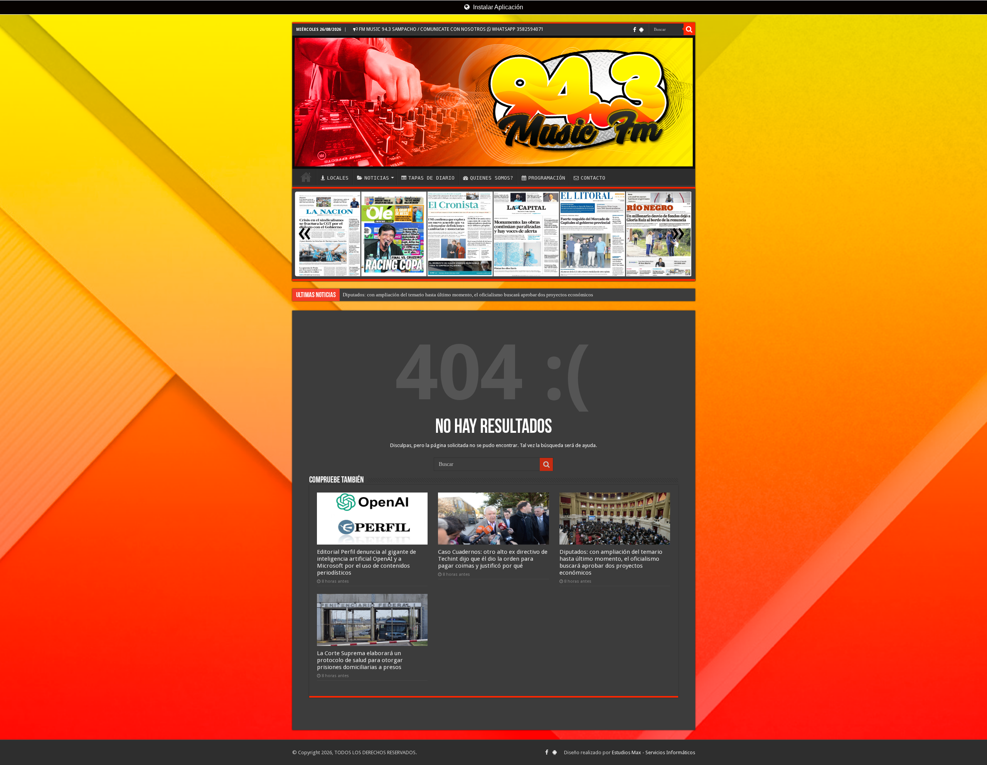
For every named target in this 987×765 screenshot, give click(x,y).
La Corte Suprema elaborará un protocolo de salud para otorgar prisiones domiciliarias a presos (360, 660)
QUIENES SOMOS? (491, 178)
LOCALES (338, 178)
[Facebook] (634, 29)
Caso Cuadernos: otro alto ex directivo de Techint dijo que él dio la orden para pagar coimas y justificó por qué (458, 295)
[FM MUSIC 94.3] (493, 102)
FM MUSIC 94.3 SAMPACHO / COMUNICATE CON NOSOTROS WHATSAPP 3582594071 (451, 29)
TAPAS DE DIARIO (431, 178)
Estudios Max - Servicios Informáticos (653, 752)
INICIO (306, 177)
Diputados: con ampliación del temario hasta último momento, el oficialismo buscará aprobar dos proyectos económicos (610, 562)
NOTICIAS (376, 178)
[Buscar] (689, 29)
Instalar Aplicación (497, 7)
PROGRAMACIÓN (546, 178)
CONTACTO (593, 178)
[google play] (641, 29)
